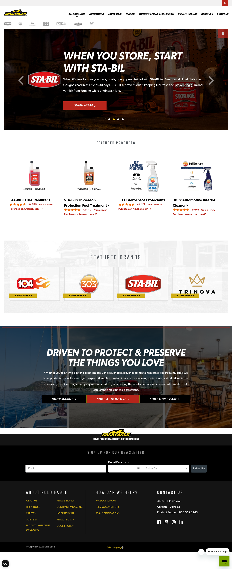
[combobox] (148, 468)
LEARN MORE (90, 105)
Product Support (106, 500)
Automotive (96, 13)
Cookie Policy (65, 526)
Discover (207, 13)
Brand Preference (118, 462)
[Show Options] (186, 468)
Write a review (46, 205)
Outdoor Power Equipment (156, 13)
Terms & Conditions (107, 507)
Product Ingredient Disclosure (38, 527)
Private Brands (187, 13)
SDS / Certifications (107, 513)
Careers (31, 513)
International (65, 513)
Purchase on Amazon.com (26, 208)
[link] (24, 204)
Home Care (115, 13)
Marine (130, 13)
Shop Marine (62, 399)
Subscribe (199, 468)
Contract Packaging (70, 507)
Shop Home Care (163, 399)
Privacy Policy (65, 519)
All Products (76, 13)
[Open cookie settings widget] (5, 563)
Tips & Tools (33, 507)
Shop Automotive (111, 399)
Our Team (31, 519)
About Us (223, 13)
